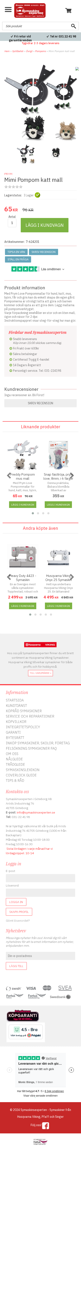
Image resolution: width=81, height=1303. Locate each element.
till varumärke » (40, 673)
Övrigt (29, 51)
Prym (8, 174)
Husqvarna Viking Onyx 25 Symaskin (58, 578)
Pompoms (40, 51)
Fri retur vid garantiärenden (20, 38)
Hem (7, 51)
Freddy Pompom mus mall (22, 476)
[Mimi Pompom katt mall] (40, 139)
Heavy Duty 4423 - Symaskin (22, 578)
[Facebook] (45, 1125)
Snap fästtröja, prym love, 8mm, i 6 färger (58, 476)
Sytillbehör (17, 51)
